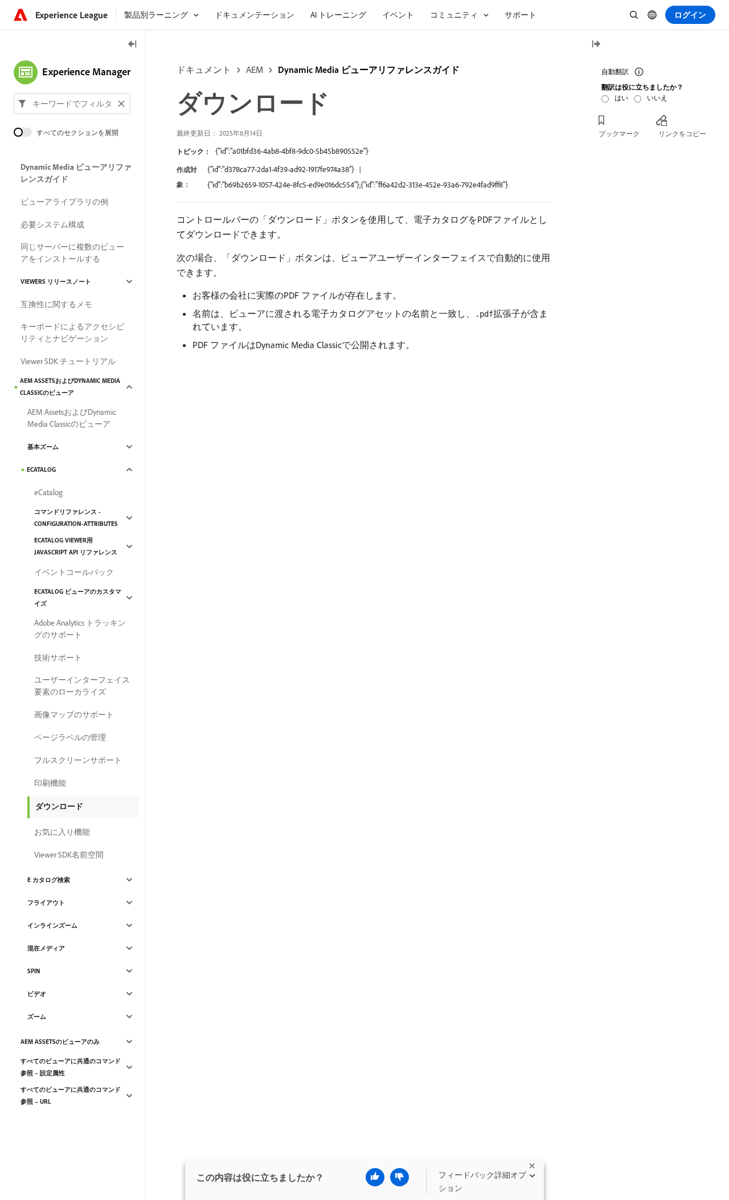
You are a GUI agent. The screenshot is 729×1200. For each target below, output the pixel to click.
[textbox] (72, 103)
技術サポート (58, 657)
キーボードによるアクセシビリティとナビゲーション (72, 332)
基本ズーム (43, 447)
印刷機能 (50, 783)
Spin (33, 971)
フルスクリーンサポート (78, 760)
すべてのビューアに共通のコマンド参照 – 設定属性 (71, 1067)
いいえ (657, 97)
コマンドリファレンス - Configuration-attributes (76, 518)
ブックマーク (619, 133)
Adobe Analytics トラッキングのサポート (80, 629)
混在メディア (46, 948)
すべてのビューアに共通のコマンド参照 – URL (71, 1095)
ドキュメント (204, 69)
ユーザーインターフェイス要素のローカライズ (82, 686)
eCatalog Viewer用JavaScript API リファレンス (75, 546)
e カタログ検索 (48, 880)
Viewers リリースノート (56, 281)
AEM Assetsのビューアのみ (60, 1042)
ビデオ (36, 994)
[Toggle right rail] (595, 44)
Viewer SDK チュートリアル (68, 361)
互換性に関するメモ (56, 304)
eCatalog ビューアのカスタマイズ (77, 597)
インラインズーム (52, 925)
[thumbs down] (399, 1177)
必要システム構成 (52, 224)
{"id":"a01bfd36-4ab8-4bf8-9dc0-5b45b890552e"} (291, 151)
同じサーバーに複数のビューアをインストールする (72, 253)
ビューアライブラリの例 (64, 202)
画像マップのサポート (74, 714)
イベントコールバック (74, 572)
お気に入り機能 (62, 832)
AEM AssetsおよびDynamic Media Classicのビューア (70, 387)
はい (621, 97)
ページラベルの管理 (70, 737)
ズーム (36, 1017)
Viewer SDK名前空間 (69, 855)
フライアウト (46, 903)
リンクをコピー (682, 133)
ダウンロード (59, 806)
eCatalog (41, 470)
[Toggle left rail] (132, 44)
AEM (254, 69)
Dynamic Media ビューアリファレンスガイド (369, 69)
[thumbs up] (375, 1177)
